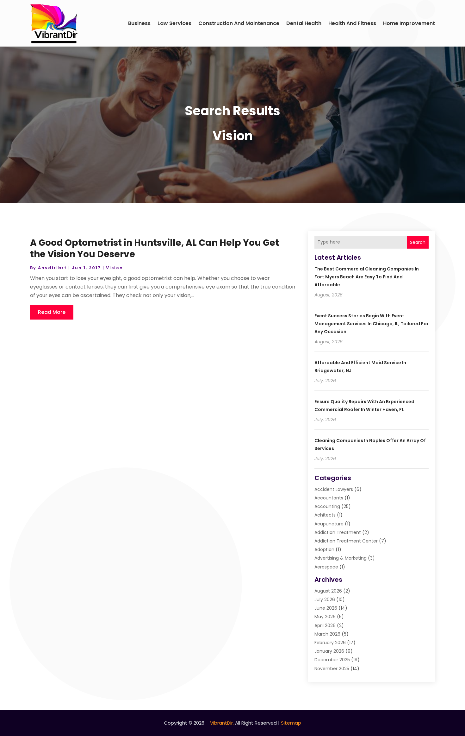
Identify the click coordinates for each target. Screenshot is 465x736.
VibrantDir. (222, 723)
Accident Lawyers (333, 489)
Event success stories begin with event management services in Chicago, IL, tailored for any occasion (371, 324)
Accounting (327, 506)
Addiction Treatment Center (346, 541)
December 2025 (332, 660)
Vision (114, 268)
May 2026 (325, 616)
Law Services (174, 23)
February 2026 (330, 642)
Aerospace (326, 567)
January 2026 (329, 651)
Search (417, 242)
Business (139, 23)
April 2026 (325, 625)
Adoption (324, 549)
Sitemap (291, 723)
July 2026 (324, 599)
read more (51, 312)
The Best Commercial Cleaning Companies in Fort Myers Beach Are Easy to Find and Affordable (366, 277)
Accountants (328, 498)
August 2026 (328, 591)
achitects (325, 515)
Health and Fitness (352, 23)
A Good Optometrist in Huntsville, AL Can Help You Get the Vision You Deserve (154, 248)
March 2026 (327, 634)
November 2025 (331, 668)
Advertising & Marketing (340, 558)
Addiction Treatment (337, 532)
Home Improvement (409, 23)
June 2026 (325, 608)
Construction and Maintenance (238, 23)
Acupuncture (329, 524)
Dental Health (303, 23)
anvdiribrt (52, 268)
